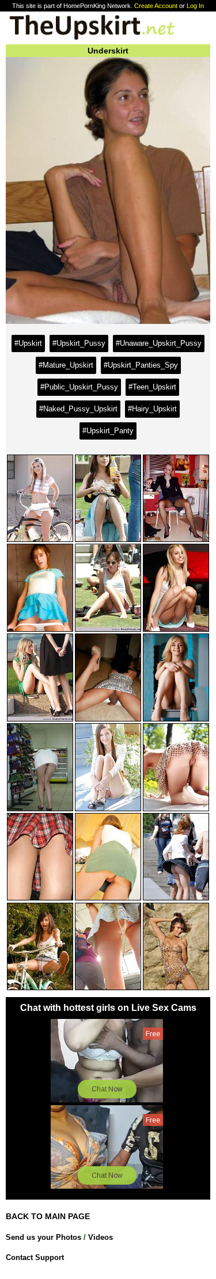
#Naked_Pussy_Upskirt (78, 408)
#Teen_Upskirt (152, 387)
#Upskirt (28, 343)
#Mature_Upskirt (66, 365)
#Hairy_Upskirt (152, 408)
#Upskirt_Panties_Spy (141, 365)
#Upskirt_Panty (108, 430)
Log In (195, 5)
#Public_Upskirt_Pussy (79, 387)
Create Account (155, 5)
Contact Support (35, 1257)
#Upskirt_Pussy (78, 343)
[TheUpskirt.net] (92, 39)
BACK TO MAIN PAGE (48, 1216)
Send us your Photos (43, 1237)
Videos (100, 1237)
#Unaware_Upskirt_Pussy (159, 343)
